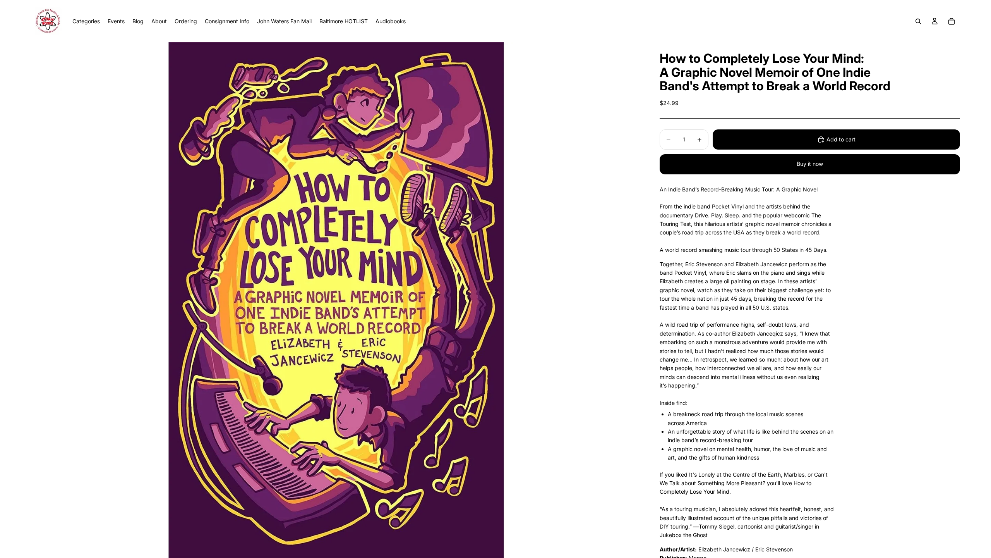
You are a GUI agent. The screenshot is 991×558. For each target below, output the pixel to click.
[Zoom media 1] (336, 300)
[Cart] (951, 21)
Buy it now (810, 163)
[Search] (918, 21)
